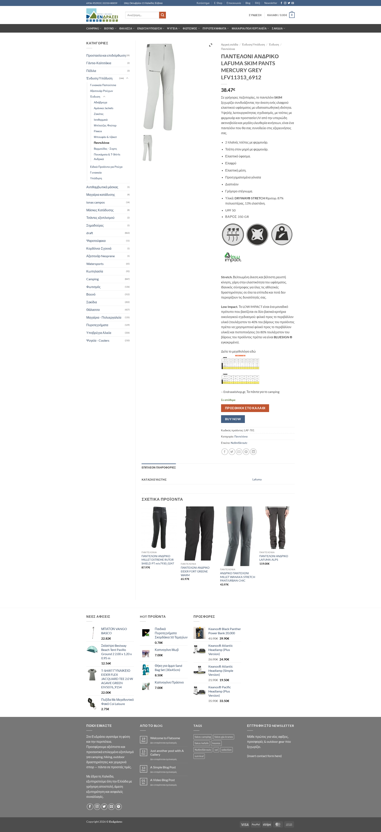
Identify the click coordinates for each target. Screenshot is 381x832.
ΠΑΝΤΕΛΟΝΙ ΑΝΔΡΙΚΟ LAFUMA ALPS (273, 557)
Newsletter (270, 3)
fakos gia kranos (224, 736)
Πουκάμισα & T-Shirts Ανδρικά (107, 157)
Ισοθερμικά (101, 119)
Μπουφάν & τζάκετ (105, 137)
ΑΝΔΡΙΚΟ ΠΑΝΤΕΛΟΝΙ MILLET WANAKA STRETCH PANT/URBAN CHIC (237, 576)
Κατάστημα (203, 3)
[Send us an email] (293, 3)
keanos (216, 743)
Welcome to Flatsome (165, 738)
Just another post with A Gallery (167, 752)
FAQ (257, 3)
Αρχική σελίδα (229, 44)
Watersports (95, 264)
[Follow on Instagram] (285, 3)
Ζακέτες (99, 113)
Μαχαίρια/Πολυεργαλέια (249, 28)
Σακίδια (277, 28)
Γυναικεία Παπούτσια (103, 85)
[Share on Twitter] (232, 451)
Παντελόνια (101, 142)
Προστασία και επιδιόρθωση (106, 55)
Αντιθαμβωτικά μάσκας (102, 187)
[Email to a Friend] (239, 451)
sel (216, 749)
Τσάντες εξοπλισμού (100, 217)
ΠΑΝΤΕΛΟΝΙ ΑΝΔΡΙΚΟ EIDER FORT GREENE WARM (195, 571)
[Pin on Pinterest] (246, 451)
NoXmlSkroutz (239, 442)
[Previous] (142, 549)
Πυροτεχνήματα (214, 28)
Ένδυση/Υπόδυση (149, 28)
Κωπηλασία (94, 271)
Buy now (233, 419)
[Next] (294, 549)
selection (226, 749)
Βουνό (109, 28)
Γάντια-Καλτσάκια (98, 63)
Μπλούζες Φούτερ (105, 125)
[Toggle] (127, 78)
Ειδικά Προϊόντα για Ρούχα (106, 166)
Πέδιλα (91, 71)
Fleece (98, 131)
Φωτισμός (190, 28)
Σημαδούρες (95, 225)
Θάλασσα (125, 28)
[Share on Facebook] (224, 451)
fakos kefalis (202, 743)
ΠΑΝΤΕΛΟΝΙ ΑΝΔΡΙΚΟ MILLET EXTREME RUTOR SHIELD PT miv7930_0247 (157, 559)
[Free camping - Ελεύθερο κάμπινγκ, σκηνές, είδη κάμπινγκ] (102, 15)
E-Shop (218, 3)
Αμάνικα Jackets (103, 108)
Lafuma (257, 479)
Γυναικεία (96, 172)
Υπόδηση (96, 178)
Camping (92, 28)
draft (89, 233)
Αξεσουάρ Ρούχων (101, 90)
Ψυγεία (172, 28)
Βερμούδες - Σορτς (105, 148)
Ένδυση (95, 96)
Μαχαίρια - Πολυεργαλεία (103, 317)
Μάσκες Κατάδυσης (100, 210)
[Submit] (162, 15)
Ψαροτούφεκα (96, 240)
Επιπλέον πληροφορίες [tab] (159, 467)
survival (199, 756)
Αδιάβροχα (100, 102)
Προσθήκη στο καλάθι (245, 408)
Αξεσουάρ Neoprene (100, 256)
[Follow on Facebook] (281, 3)
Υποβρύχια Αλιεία (98, 333)
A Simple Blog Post (163, 767)
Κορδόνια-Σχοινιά (98, 248)
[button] (255, 15)
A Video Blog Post (162, 780)
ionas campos (95, 202)
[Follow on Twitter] (289, 3)
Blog (247, 3)
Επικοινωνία (234, 3)
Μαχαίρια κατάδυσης (100, 194)
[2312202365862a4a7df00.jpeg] (147, 148)
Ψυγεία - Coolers (97, 340)
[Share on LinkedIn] (253, 451)
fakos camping (203, 736)
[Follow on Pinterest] (118, 806)
